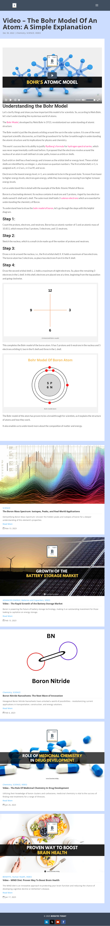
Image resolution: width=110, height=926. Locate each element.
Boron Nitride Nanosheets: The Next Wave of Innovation (33, 695)
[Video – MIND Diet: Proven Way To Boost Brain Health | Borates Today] (52, 843)
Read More (7, 524)
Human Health (18, 877)
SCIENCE (30, 33)
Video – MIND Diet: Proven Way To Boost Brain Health (31, 880)
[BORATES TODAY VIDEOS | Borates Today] (58, 922)
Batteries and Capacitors (32, 600)
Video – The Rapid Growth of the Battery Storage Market (33, 603)
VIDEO (38, 33)
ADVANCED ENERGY (11, 600)
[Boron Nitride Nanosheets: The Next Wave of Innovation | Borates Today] (52, 658)
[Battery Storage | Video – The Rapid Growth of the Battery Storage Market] (52, 566)
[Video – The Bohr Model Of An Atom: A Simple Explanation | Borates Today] (14, 5)
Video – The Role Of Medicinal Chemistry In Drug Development (36, 788)
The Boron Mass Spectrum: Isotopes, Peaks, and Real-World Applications (41, 511)
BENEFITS (7, 877)
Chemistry (20, 33)
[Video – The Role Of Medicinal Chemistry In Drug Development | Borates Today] (52, 751)
